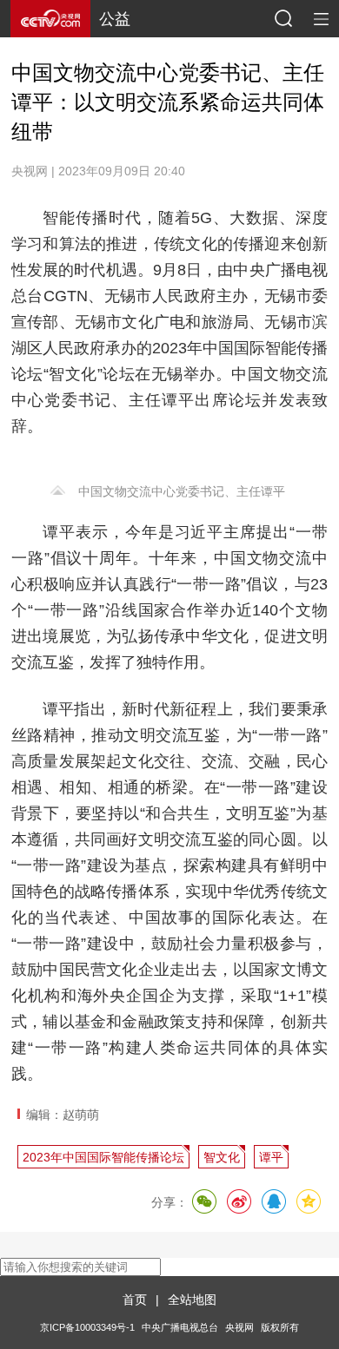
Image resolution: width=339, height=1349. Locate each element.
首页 (135, 1299)
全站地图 (192, 1299)
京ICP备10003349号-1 (87, 1327)
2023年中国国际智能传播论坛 (103, 1157)
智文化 (221, 1157)
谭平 (271, 1157)
